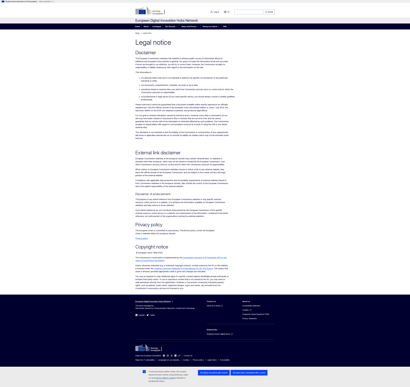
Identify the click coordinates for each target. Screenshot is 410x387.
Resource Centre (210, 26)
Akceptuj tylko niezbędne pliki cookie (249, 373)
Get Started (170, 26)
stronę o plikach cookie (165, 378)
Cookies (186, 360)
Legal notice (212, 360)
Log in (216, 12)
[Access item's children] (177, 26)
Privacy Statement (249, 318)
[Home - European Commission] (152, 10)
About (146, 26)
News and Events (189, 26)
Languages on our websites (168, 360)
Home (137, 26)
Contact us (188, 356)
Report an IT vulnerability (145, 360)
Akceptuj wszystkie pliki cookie (214, 373)
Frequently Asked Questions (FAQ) (255, 314)
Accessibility (225, 360)
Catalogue (156, 26)
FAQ (225, 26)
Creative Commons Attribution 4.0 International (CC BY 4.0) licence (183, 268)
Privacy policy (141, 238)
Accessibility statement (251, 306)
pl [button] (228, 12)
